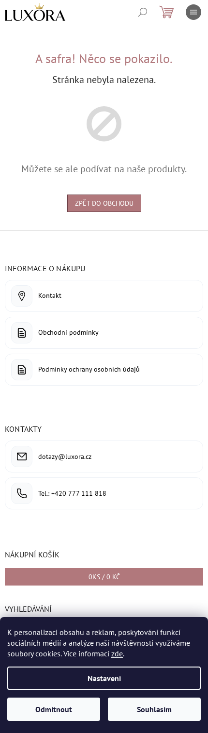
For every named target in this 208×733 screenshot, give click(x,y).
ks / (104, 576)
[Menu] (193, 12)
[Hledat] (142, 12)
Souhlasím (154, 709)
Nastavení (104, 678)
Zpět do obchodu (104, 203)
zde (117, 653)
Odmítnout (53, 709)
